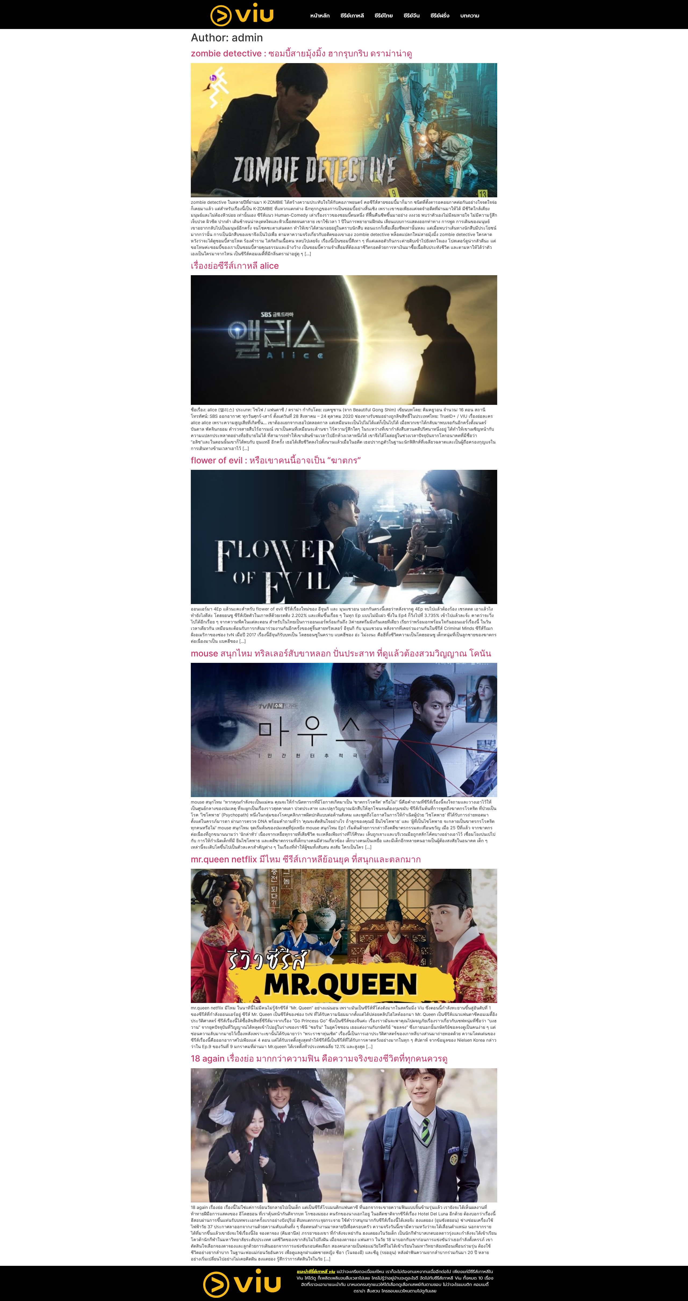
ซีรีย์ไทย (384, 16)
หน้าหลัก (320, 16)
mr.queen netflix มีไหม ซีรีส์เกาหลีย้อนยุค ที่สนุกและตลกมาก (306, 859)
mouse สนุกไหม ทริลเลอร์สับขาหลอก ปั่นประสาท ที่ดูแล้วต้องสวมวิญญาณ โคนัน (341, 653)
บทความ (469, 16)
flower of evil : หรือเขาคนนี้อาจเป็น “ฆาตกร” (276, 460)
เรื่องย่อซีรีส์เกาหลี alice (235, 265)
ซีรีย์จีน (412, 16)
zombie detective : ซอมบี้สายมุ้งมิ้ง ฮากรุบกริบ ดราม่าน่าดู (301, 53)
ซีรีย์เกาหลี (352, 16)
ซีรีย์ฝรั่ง (440, 16)
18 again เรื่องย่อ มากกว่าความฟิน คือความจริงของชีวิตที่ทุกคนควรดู (319, 1058)
